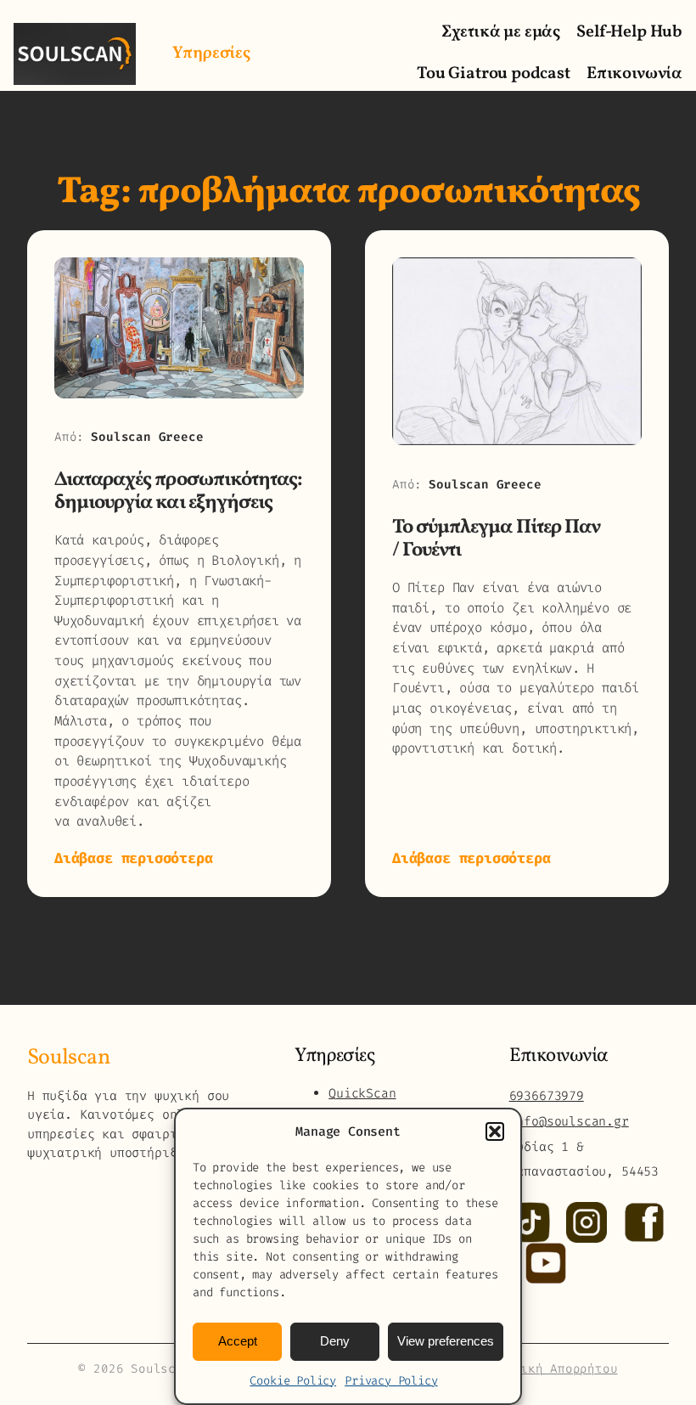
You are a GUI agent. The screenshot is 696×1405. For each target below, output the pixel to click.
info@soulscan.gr (569, 1121)
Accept (237, 1341)
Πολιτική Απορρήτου (550, 1369)
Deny (335, 1341)
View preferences (445, 1341)
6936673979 (546, 1095)
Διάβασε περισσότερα (133, 858)
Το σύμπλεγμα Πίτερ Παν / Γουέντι (496, 538)
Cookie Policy (293, 1381)
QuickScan (362, 1093)
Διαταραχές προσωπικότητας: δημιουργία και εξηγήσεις (178, 491)
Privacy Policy (391, 1381)
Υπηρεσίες (211, 53)
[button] (494, 1131)
